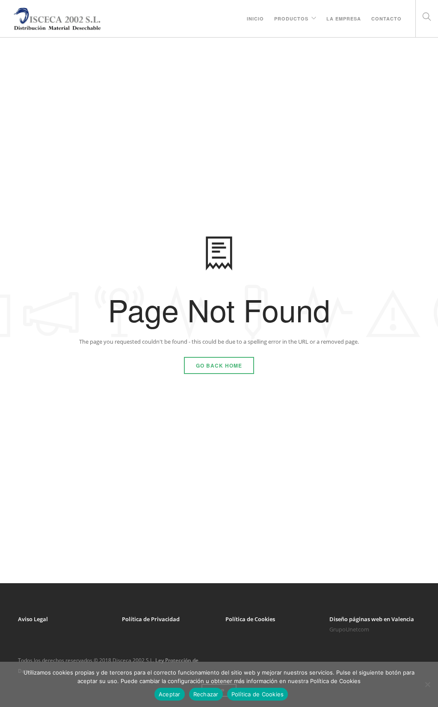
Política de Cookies (250, 619)
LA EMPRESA (343, 18)
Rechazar (206, 694)
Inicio (255, 18)
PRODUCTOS (291, 18)
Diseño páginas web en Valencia (371, 619)
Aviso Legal (33, 619)
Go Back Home (219, 365)
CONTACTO (386, 18)
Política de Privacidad (151, 619)
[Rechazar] (427, 684)
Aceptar (170, 694)
